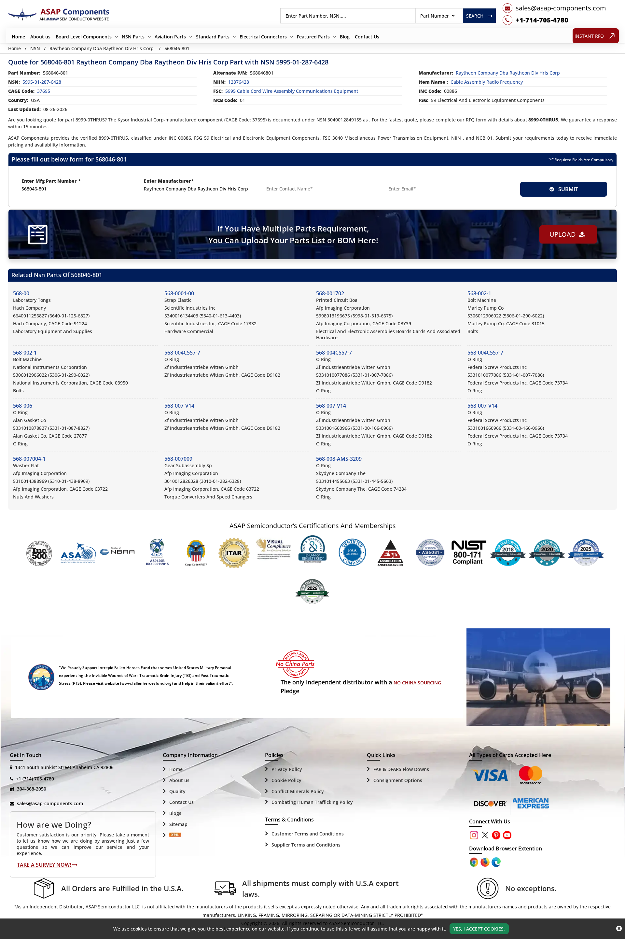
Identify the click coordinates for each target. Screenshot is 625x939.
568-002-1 (479, 293)
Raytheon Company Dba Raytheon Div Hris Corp (101, 48)
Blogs (175, 813)
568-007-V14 (179, 405)
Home (18, 37)
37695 (43, 91)
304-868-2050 (31, 789)
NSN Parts (133, 37)
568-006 (22, 405)
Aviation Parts (170, 37)
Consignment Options (397, 780)
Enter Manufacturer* (169, 181)
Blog (345, 37)
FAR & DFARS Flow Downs (401, 769)
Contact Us (367, 37)
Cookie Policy (286, 780)
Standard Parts (212, 37)
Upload (564, 234)
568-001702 (330, 293)
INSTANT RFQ (589, 36)
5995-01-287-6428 (41, 82)
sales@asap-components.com (50, 803)
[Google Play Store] (485, 862)
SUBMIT (567, 189)
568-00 (21, 293)
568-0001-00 (179, 293)
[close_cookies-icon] (619, 928)
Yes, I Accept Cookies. (479, 929)
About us (40, 37)
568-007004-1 (29, 458)
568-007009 (178, 458)
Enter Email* (402, 181)
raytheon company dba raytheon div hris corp (508, 73)
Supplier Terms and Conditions (305, 845)
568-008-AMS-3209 (339, 458)
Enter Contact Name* (290, 181)
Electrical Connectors (263, 37)
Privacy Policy (286, 769)
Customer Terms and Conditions (307, 834)
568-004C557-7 (182, 352)
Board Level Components (84, 37)
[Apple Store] (474, 862)
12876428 (238, 82)
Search (474, 16)
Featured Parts (313, 37)
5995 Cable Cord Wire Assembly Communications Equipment (291, 91)
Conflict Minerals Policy (297, 791)
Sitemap (178, 824)
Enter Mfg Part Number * (51, 181)
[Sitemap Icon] (175, 835)
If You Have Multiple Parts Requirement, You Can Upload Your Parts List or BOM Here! (293, 234)
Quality (177, 791)
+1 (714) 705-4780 (35, 779)
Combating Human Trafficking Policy (312, 802)
